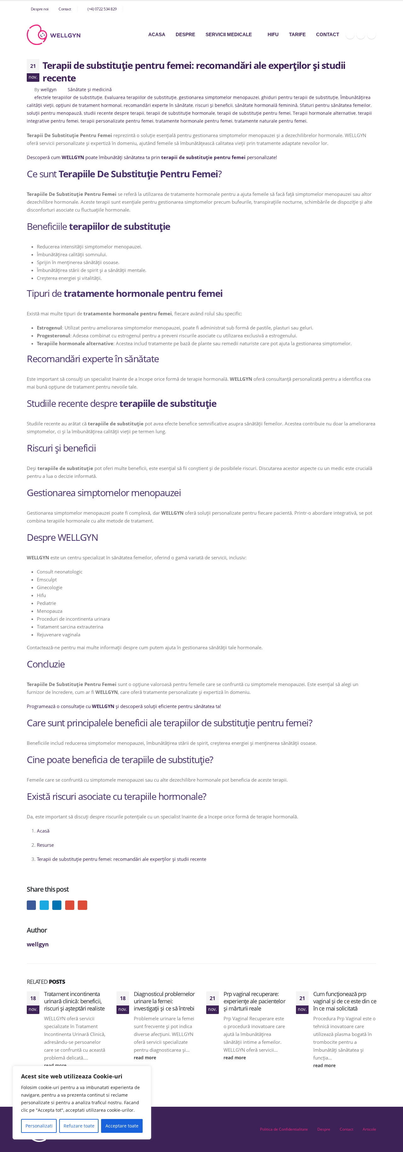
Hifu (273, 34)
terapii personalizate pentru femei (117, 121)
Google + (69, 905)
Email (82, 905)
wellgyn (49, 89)
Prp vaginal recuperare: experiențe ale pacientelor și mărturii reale (254, 1001)
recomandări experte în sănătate (158, 105)
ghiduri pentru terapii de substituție (299, 97)
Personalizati (39, 1126)
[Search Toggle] (374, 9)
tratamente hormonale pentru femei (194, 121)
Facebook (31, 905)
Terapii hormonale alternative (324, 113)
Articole (369, 1129)
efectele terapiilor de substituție (68, 97)
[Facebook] (350, 34)
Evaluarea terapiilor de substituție (141, 97)
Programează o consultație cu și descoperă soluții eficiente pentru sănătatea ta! (124, 706)
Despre (185, 34)
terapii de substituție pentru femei (254, 113)
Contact (65, 8)
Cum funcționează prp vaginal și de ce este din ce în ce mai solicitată (344, 1001)
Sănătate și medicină (90, 89)
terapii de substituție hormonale (180, 113)
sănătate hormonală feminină (266, 105)
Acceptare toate (122, 1126)
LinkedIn (56, 905)
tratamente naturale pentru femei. (271, 121)
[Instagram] (360, 34)
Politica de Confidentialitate (284, 1129)
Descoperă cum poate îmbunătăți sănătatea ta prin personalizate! (152, 157)
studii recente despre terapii (114, 113)
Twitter (44, 905)
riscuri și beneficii (214, 105)
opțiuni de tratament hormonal (89, 105)
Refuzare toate (79, 1126)
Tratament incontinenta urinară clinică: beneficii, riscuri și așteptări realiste (74, 1001)
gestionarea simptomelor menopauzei (219, 97)
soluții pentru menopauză (54, 113)
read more (145, 1058)
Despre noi (39, 8)
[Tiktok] (371, 34)
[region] (82, 1102)
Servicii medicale (229, 34)
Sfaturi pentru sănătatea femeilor (335, 105)
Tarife (297, 34)
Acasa (156, 34)
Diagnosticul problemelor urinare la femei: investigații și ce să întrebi (164, 1001)
